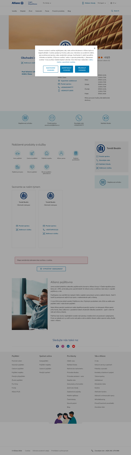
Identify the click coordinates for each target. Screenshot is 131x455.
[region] (66, 61)
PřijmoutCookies (82, 69)
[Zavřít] (95, 48)
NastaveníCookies (50, 69)
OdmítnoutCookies (67, 69)
